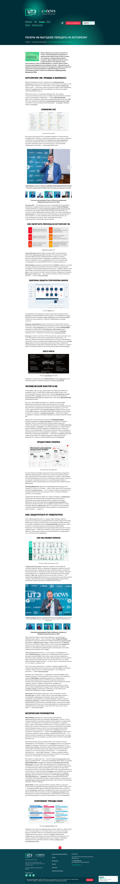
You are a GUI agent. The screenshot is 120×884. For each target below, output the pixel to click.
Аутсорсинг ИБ (29, 205)
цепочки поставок (40, 780)
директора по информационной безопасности (57, 185)
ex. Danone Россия (65, 640)
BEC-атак (34, 575)
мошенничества (60, 394)
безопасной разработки (32, 700)
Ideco (67, 346)
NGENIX (56, 265)
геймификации (65, 496)
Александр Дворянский (30, 617)
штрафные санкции (31, 688)
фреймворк (43, 776)
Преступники (57, 329)
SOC (53, 102)
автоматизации (29, 214)
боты (58, 270)
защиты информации (62, 85)
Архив (35, 21)
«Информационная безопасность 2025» (58, 101)
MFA (31, 411)
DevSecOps (33, 790)
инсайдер (51, 771)
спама (67, 573)
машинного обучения (59, 792)
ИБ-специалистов (63, 140)
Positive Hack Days (66, 425)
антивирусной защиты (52, 578)
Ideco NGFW (60, 380)
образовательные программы (57, 502)
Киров (67, 327)
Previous (28, 167)
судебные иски (58, 839)
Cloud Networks (47, 329)
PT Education (60, 437)
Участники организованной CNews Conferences (44, 632)
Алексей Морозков (30, 253)
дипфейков (63, 331)
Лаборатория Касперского (33, 566)
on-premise (59, 102)
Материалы (42, 21)
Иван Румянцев (57, 731)
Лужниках (40, 426)
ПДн (67, 687)
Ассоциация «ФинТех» (50, 826)
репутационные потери (32, 841)
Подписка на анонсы (37, 24)
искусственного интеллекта (33, 397)
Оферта (35, 880)
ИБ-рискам (28, 273)
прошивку (39, 395)
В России (28, 336)
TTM (68, 737)
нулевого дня (36, 89)
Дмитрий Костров (30, 185)
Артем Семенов (43, 275)
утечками (52, 834)
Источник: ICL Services (47, 250)
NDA (62, 674)
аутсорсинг (34, 104)
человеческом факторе (47, 413)
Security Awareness (36, 490)
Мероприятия (28, 21)
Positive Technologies (46, 421)
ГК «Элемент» (60, 617)
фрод (26, 272)
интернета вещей (60, 332)
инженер (61, 379)
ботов (45, 317)
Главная (27, 42)
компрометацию (30, 780)
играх (67, 394)
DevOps (36, 747)
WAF (68, 317)
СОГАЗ (39, 656)
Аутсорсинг (43, 186)
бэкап (47, 649)
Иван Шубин (29, 693)
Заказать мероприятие (73, 23)
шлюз (36, 577)
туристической (37, 255)
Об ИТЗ (48, 21)
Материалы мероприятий (39, 42)
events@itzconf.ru (76, 865)
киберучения (41, 505)
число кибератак (38, 327)
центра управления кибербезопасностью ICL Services (54, 208)
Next (69, 167)
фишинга (66, 642)
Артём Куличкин (43, 671)
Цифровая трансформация (33, 324)
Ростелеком (54, 719)
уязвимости (53, 743)
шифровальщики (38, 642)
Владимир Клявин (58, 419)
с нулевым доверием (49, 409)
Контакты (27, 24)
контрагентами (29, 695)
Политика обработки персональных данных (33, 868)
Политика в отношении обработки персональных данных (52, 880)
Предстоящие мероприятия (59, 854)
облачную (28, 315)
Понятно (89, 880)
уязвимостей (65, 644)
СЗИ (59, 668)
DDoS (60, 268)
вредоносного (62, 759)
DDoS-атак (51, 317)
